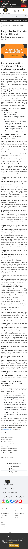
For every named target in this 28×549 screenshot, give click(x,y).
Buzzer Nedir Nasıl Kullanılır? (7, 457)
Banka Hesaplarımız (5, 517)
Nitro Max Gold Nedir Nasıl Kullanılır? (9, 448)
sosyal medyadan (7, 429)
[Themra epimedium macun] (24, 4)
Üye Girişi (17, 517)
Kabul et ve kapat (14, 545)
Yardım (2, 520)
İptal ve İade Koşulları (5, 508)
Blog (8, 23)
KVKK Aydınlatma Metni (19, 513)
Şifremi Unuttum (18, 520)
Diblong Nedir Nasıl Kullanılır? (7, 435)
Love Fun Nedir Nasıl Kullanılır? (7, 452)
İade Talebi (3, 526)
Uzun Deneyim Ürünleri (15, 20)
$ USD (11, 1)
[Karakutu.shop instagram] (3, 501)
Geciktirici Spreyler (5, 446)
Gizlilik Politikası (4, 511)
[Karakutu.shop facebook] (12, 501)
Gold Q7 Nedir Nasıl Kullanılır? (7, 437)
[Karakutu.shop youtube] (20, 501)
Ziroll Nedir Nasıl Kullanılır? (6, 455)
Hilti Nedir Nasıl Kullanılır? (6, 439)
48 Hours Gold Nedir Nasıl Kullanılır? (9, 450)
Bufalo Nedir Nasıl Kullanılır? (7, 441)
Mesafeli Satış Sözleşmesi (20, 508)
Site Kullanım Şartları (5, 513)
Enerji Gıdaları (4, 20)
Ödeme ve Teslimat (19, 511)
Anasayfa (3, 23)
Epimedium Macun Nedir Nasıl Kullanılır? (9, 444)
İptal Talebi (3, 524)
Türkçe (3, 1)
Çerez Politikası (4, 515)
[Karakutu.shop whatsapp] (7, 501)
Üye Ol (16, 515)
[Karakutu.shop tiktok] (16, 501)
